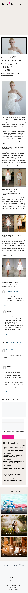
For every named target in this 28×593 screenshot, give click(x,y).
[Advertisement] (14, 21)
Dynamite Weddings (11, 350)
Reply (5, 305)
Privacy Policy (14, 587)
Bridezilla (3, 73)
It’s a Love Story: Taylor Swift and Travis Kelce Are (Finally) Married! (13, 456)
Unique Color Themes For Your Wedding (13, 450)
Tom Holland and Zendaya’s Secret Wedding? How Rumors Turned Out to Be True (13, 468)
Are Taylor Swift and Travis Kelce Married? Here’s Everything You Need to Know (14, 462)
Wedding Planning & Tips (7, 75)
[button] (20, 4)
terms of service (14, 589)
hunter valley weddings (12, 291)
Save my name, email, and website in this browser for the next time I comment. (14, 432)
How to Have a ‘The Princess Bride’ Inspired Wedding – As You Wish (12, 475)
